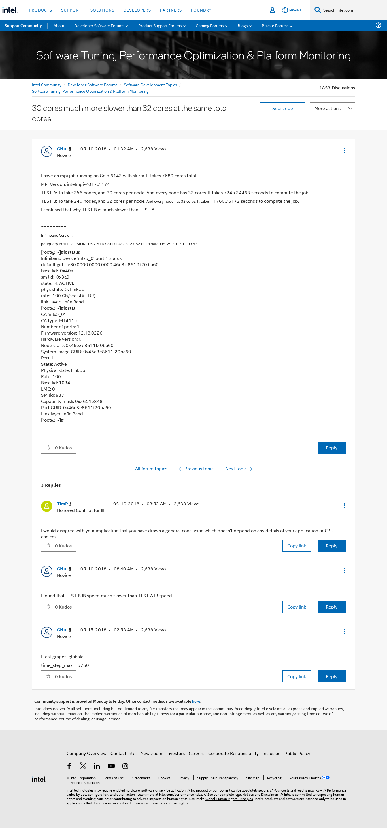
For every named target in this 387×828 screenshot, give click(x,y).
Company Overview (87, 753)
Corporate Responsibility (233, 753)
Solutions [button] (102, 10)
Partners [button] (171, 10)
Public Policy (297, 753)
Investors (175, 753)
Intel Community (46, 84)
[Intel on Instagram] (125, 766)
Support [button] (71, 10)
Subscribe (282, 108)
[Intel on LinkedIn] (97, 766)
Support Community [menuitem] (23, 25)
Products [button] (40, 10)
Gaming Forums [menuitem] (210, 25)
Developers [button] (137, 10)
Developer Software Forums (93, 84)
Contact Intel (123, 753)
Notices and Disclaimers (261, 794)
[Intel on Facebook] (69, 766)
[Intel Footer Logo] (39, 778)
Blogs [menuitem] (243, 25)
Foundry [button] (201, 10)
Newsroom (151, 753)
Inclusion (271, 753)
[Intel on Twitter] (83, 766)
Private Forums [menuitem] (275, 25)
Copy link (296, 545)
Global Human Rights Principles (229, 798)
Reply (331, 447)
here (196, 701)
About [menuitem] (59, 25)
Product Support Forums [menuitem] (160, 25)
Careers (196, 753)
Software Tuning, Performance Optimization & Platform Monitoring (90, 91)
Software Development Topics (150, 84)
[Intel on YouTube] (111, 766)
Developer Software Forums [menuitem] (99, 25)
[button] (343, 150)
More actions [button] (327, 108)
